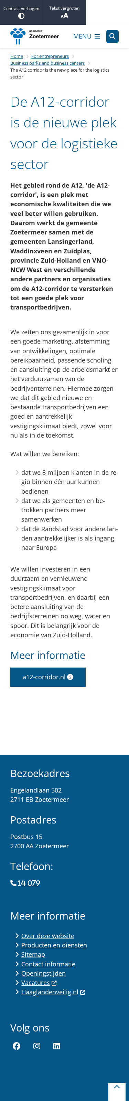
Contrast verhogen (21, 8)
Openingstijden (43, 973)
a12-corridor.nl (44, 677)
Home (16, 56)
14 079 (29, 883)
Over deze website (47, 936)
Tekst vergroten (64, 8)
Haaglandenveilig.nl (49, 992)
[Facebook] (16, 1046)
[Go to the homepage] (38, 36)
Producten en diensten (54, 945)
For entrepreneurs (50, 56)
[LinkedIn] (57, 1046)
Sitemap (33, 954)
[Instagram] (37, 1046)
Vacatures (35, 982)
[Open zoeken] (112, 36)
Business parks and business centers (47, 63)
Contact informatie (48, 964)
